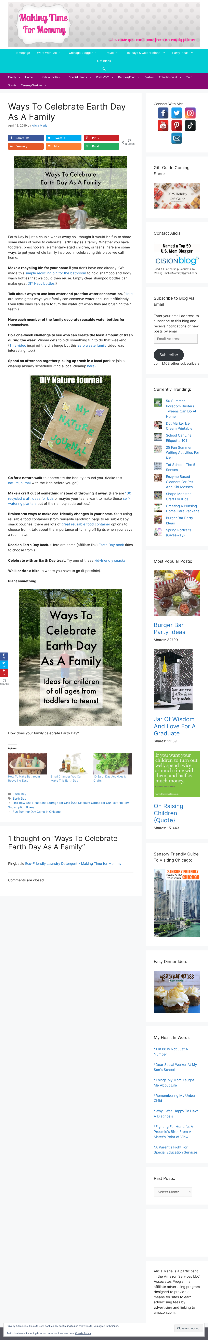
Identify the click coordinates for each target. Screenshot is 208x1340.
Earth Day (19, 794)
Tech (189, 77)
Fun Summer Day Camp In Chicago (37, 811)
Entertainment (168, 77)
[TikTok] (190, 125)
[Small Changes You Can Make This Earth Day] (70, 764)
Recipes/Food (126, 77)
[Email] (176, 138)
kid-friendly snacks (110, 560)
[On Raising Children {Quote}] (177, 775)
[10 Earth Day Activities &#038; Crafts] (112, 764)
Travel (109, 53)
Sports (12, 85)
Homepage (22, 53)
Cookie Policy (83, 1333)
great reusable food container (86, 524)
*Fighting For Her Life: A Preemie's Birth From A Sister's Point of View (173, 1132)
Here (129, 294)
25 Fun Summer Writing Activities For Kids (182, 452)
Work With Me (47, 53)
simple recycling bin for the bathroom (55, 273)
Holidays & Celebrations (143, 53)
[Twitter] (176, 113)
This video (17, 345)
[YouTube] (163, 125)
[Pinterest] (176, 125)
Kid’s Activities (51, 77)
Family (12, 77)
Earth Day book (111, 545)
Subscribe (168, 354)
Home (29, 77)
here (90, 366)
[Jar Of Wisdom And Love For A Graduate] (177, 680)
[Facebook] (163, 113)
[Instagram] (190, 113)
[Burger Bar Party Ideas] (177, 593)
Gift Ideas (104, 61)
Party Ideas (180, 53)
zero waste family (92, 345)
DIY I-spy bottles (41, 283)
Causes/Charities (31, 85)
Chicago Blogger (81, 53)
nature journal (19, 483)
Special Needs (78, 77)
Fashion (150, 77)
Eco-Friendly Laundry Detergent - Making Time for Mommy (73, 864)
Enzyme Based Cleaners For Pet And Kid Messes (179, 482)
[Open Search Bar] (104, 69)
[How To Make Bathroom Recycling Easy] (27, 764)
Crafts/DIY (102, 77)
